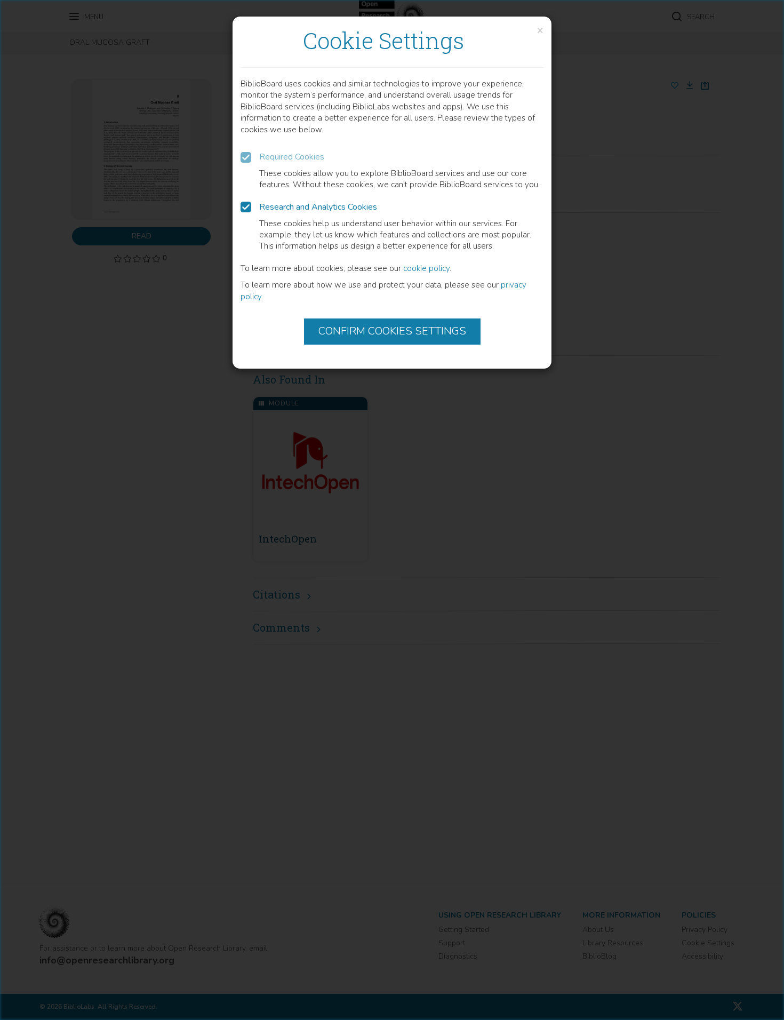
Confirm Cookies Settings (392, 331)
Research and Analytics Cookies (318, 207)
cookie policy (426, 268)
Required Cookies (291, 157)
